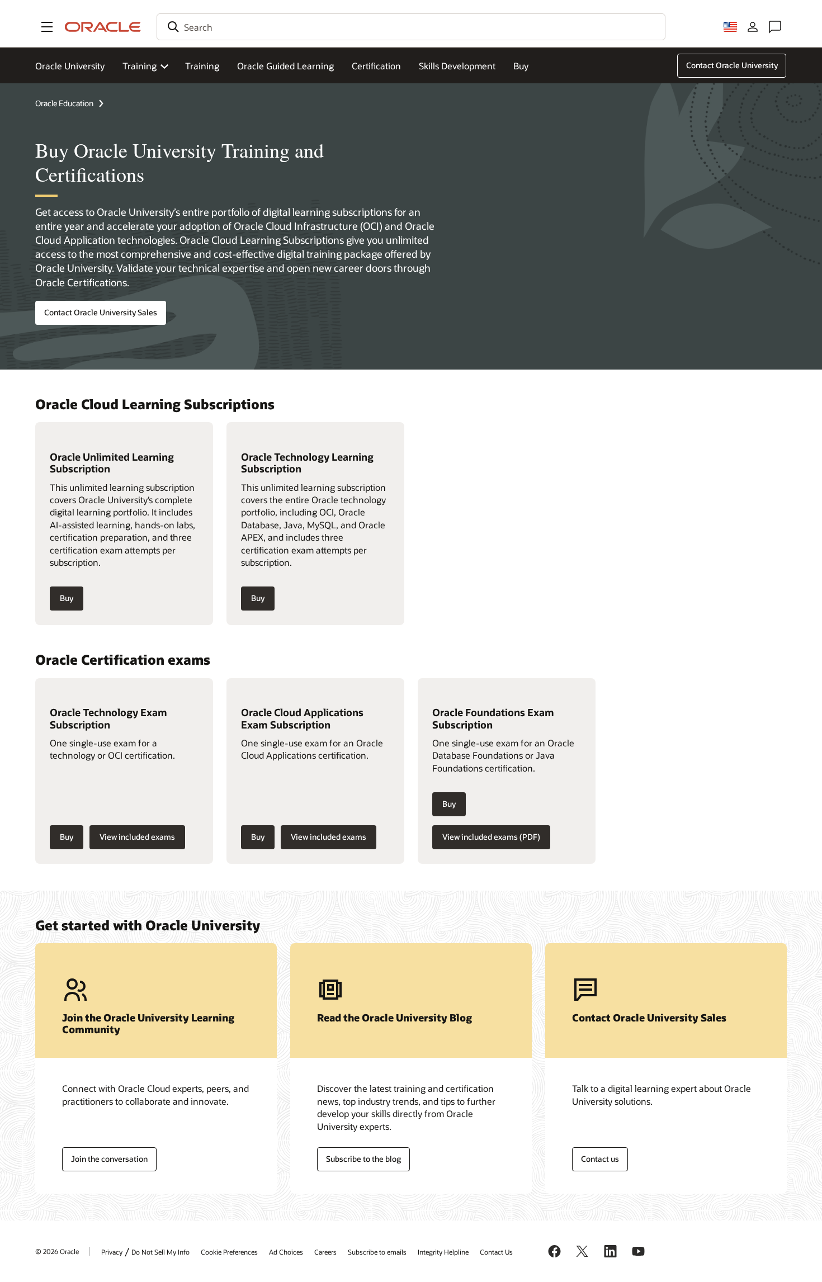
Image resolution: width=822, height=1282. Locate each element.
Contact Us (496, 1251)
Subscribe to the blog (363, 1158)
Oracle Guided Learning (285, 66)
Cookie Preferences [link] (229, 1251)
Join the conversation (109, 1158)
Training (202, 66)
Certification (376, 66)
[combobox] (411, 26)
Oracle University (70, 66)
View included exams (137, 836)
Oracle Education (64, 103)
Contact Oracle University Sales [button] (100, 312)
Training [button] (139, 66)
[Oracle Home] (103, 27)
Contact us (600, 1158)
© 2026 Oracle (57, 1251)
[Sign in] (752, 27)
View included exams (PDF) (491, 836)
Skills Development (457, 66)
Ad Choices (286, 1251)
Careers (325, 1251)
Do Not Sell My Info (160, 1251)
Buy (520, 66)
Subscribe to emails (377, 1251)
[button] (47, 27)
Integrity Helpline (443, 1251)
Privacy (111, 1251)
